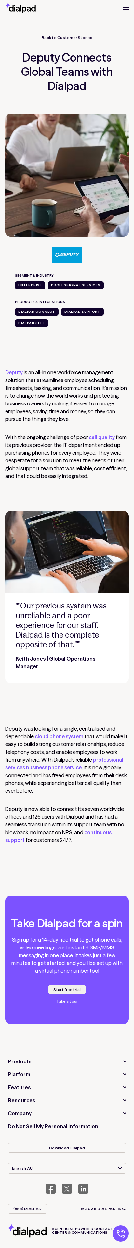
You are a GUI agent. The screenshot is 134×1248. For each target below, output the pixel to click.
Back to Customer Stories (67, 38)
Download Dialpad (67, 1147)
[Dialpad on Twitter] (67, 1189)
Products (20, 1061)
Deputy (14, 372)
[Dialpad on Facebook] (51, 1189)
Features (19, 1087)
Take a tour (67, 1001)
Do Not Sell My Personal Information (53, 1126)
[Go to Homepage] (20, 8)
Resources (21, 1100)
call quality (102, 437)
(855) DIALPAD (27, 1208)
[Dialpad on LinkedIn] (83, 1189)
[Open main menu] (126, 8)
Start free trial (67, 989)
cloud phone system (59, 736)
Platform (19, 1074)
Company (20, 1113)
